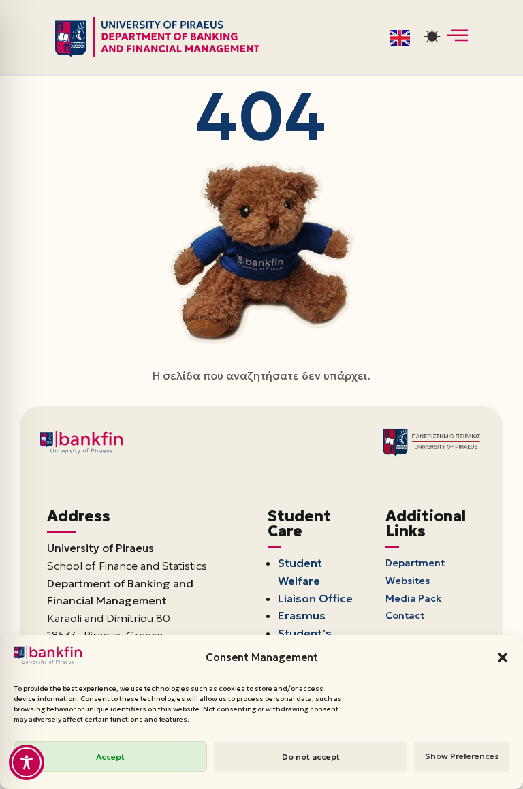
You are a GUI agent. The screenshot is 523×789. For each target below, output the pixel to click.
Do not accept (311, 757)
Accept (110, 757)
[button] (502, 657)
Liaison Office (315, 598)
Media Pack (414, 598)
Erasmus (302, 615)
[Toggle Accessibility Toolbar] (26, 762)
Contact (404, 615)
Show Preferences (462, 756)
